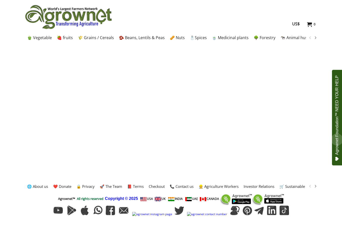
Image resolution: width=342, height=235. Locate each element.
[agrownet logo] (68, 17)
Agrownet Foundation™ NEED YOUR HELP (337, 115)
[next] (315, 38)
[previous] (310, 38)
